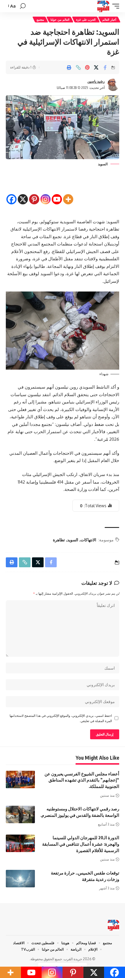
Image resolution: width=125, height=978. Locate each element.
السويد (72, 539)
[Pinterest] (34, 194)
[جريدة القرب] (103, 6)
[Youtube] (57, 194)
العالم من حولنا (60, 19)
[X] (23, 194)
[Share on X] (96, 67)
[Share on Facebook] (105, 67)
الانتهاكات (88, 539)
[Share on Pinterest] (87, 67)
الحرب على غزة (86, 19)
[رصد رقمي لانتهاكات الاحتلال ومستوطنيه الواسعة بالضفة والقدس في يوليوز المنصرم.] (20, 814)
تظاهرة (59, 539)
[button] (114, 6)
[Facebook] (11, 194)
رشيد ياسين (96, 81)
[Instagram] (45, 194)
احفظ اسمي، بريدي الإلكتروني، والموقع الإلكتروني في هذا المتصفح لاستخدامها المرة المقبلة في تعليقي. (61, 718)
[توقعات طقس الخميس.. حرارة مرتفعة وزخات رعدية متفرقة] (20, 878)
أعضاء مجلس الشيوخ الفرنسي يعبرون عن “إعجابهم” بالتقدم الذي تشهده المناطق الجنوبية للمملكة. (81, 780)
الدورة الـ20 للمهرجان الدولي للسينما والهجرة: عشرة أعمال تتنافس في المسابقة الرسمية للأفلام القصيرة (80, 844)
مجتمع (40, 19)
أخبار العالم (109, 19)
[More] (68, 194)
